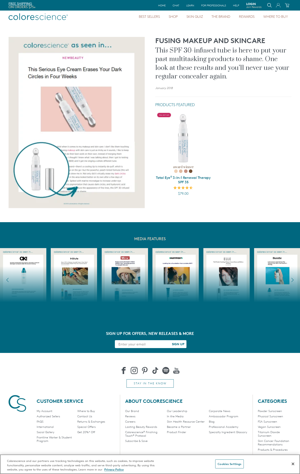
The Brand (220, 17)
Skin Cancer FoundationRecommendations (273, 442)
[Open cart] (287, 5)
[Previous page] (7, 280)
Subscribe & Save (136, 441)
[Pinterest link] (144, 370)
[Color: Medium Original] (181, 171)
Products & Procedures (273, 449)
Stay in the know (150, 383)
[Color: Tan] (186, 171)
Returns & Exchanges (91, 421)
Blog (212, 421)
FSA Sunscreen (267, 421)
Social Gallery (45, 432)
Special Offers (86, 427)
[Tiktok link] (155, 370)
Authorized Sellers (48, 416)
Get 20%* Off (86, 432)
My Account (44, 411)
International (45, 427)
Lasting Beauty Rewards (141, 427)
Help (236, 5)
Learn (190, 5)
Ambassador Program (223, 416)
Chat (176, 5)
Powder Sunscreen (270, 411)
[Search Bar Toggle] (269, 5)
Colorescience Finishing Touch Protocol (141, 433)
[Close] (293, 464)
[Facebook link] (123, 370)
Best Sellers (149, 17)
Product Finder (176, 432)
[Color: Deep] (190, 171)
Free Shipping (20, 4)
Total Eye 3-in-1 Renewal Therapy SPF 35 (183, 180)
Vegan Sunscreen (269, 427)
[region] (150, 464)
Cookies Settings (229, 463)
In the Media (175, 416)
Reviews (130, 416)
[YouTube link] (176, 370)
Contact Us (84, 416)
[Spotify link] (165, 370)
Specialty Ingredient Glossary (228, 432)
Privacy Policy (114, 469)
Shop (173, 17)
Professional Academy (223, 427)
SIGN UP (178, 344)
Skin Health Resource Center (186, 421)
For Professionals (213, 5)
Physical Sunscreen (270, 416)
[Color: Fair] (176, 171)
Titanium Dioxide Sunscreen (269, 433)
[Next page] (292, 280)
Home (162, 5)
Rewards (247, 17)
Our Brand (132, 411)
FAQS (40, 421)
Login (254, 5)
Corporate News (219, 411)
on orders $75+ (22, 7)
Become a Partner (179, 427)
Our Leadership (177, 411)
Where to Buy (275, 17)
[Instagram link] (134, 370)
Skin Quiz (194, 17)
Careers (130, 421)
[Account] (278, 5)
